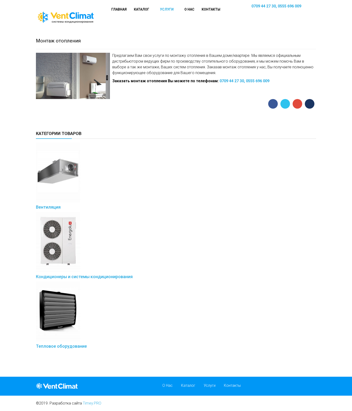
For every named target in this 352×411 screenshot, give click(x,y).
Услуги (167, 9)
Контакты (211, 9)
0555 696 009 (289, 6)
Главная (119, 9)
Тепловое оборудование (61, 346)
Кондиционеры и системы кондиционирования (84, 276)
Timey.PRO (92, 403)
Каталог (141, 9)
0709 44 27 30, (264, 6)
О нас (189, 9)
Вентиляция (48, 207)
